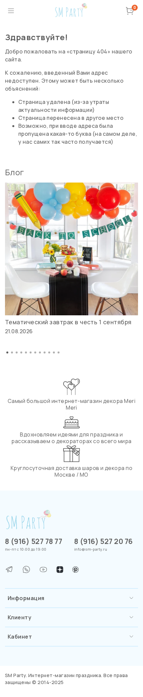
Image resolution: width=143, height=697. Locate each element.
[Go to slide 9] (45, 352)
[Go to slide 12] (59, 352)
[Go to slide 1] (7, 352)
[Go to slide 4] (21, 352)
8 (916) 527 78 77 (33, 541)
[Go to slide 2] (12, 352)
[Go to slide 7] (35, 352)
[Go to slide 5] (26, 352)
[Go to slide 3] (17, 352)
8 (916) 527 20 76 (103, 541)
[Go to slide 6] (31, 352)
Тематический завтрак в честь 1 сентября (68, 322)
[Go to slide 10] (49, 352)
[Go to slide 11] (54, 352)
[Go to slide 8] (40, 352)
